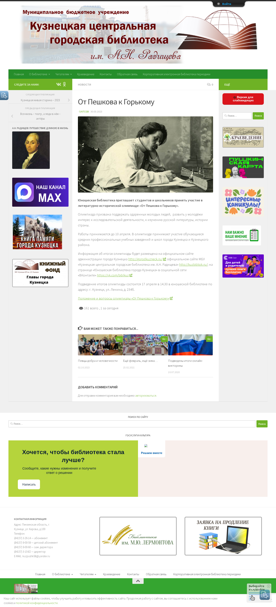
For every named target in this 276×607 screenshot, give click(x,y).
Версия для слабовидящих (243, 99)
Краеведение (85, 74)
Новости (84, 84)
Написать (29, 484)
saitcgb (84, 111)
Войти (226, 4)
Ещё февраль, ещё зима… (140, 361)
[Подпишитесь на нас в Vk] (58, 84)
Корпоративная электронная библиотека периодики (176, 74)
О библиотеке (38, 74)
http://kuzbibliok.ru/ (193, 264)
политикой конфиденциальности (37, 603)
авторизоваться (145, 395)
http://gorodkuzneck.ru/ (145, 259)
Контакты (106, 74)
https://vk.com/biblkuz (113, 275)
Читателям (62, 74)
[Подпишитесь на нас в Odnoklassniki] (64, 84)
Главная (19, 74)
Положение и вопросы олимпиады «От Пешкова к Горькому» (123, 298)
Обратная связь (127, 74)
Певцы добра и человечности (98, 361)
